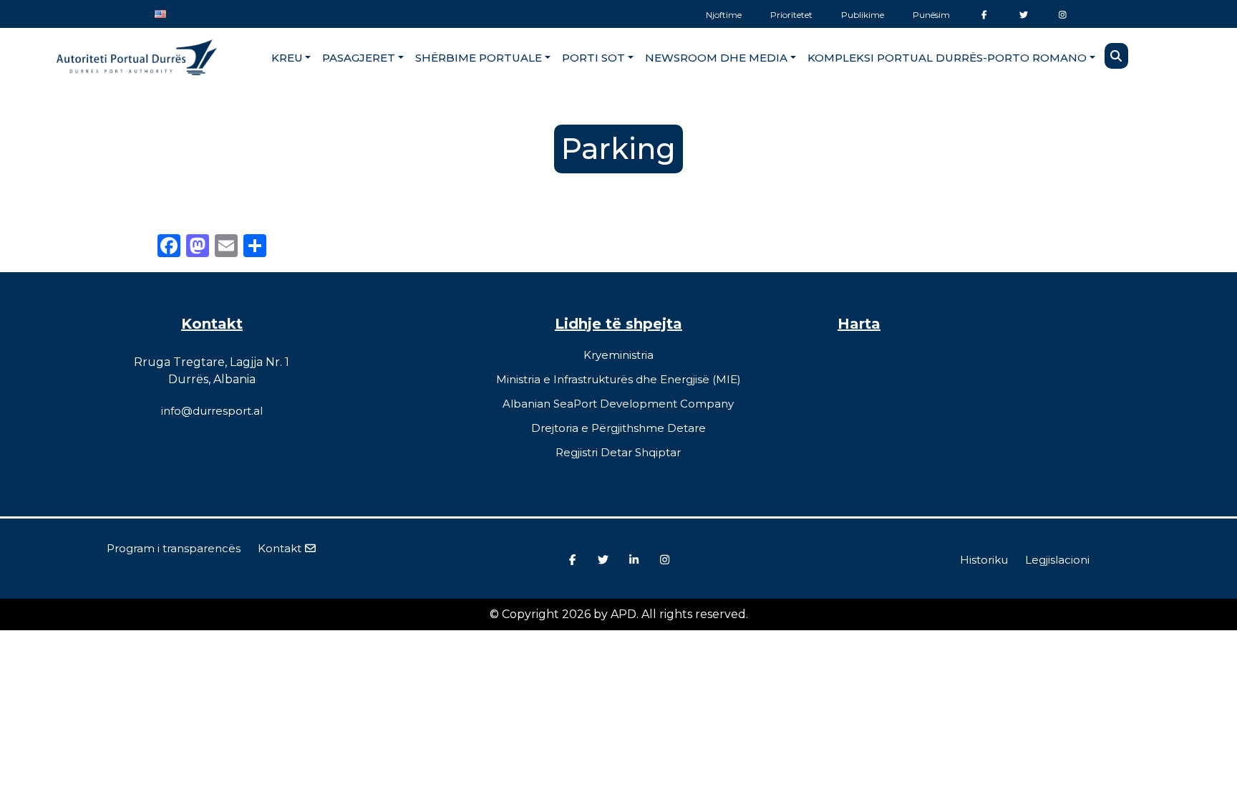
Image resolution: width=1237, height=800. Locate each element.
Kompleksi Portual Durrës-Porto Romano (947, 57)
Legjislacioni (1057, 560)
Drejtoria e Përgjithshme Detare (618, 428)
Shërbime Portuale (478, 57)
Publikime (862, 14)
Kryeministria (618, 355)
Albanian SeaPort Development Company (618, 403)
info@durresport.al (212, 411)
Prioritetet (791, 14)
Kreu (287, 57)
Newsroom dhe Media (716, 57)
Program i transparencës (174, 548)
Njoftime (724, 14)
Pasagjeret (358, 57)
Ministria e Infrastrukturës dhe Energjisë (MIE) (618, 379)
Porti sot (593, 57)
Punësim (931, 14)
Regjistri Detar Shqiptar (618, 452)
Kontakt (281, 548)
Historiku (984, 560)
